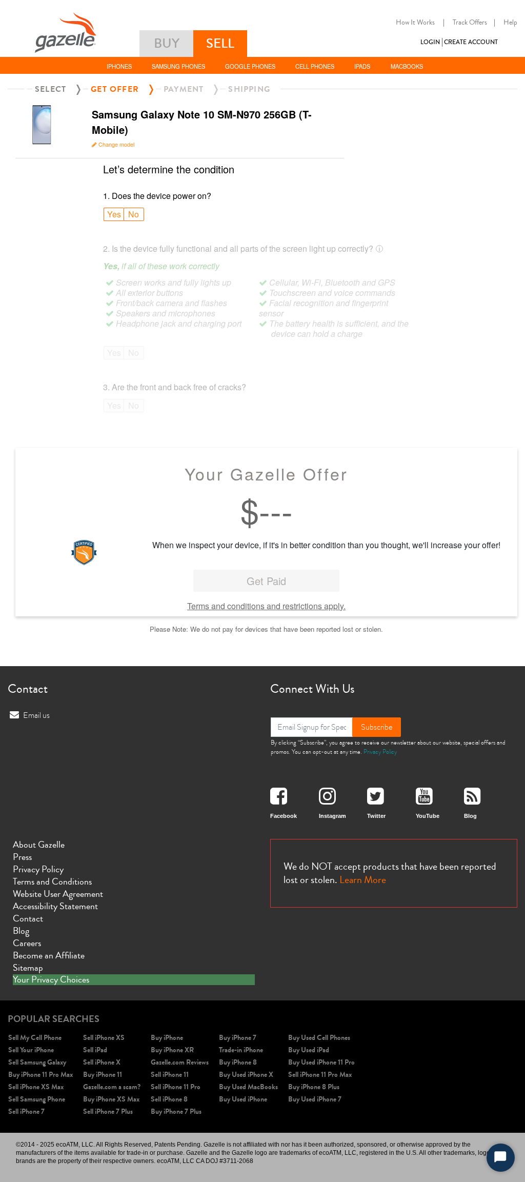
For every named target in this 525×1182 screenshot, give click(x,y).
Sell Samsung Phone (36, 1099)
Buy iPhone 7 (237, 1037)
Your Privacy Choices (51, 980)
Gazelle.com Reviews (180, 1062)
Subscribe (376, 727)
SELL (220, 43)
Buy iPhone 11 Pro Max (40, 1074)
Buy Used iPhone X (246, 1074)
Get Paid (266, 580)
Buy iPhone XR (172, 1050)
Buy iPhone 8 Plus (313, 1086)
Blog (21, 930)
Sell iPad (95, 1050)
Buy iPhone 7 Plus (176, 1111)
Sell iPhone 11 (170, 1074)
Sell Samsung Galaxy (37, 1062)
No (133, 214)
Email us (36, 715)
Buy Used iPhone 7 (314, 1099)
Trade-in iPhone (241, 1050)
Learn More (362, 879)
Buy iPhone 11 (102, 1074)
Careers (27, 943)
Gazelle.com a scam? (111, 1086)
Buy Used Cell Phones (319, 1037)
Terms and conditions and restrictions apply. (266, 606)
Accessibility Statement (55, 906)
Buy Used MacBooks (248, 1086)
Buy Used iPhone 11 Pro (321, 1062)
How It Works (415, 22)
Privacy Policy (380, 752)
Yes (114, 214)
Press (22, 857)
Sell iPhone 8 (169, 1099)
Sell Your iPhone (31, 1050)
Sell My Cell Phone (35, 1037)
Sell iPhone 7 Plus (108, 1111)
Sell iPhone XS (104, 1037)
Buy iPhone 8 (238, 1062)
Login (430, 42)
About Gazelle (39, 844)
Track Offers (470, 22)
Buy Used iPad (308, 1050)
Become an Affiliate (49, 955)
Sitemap (28, 967)
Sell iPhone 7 (26, 1111)
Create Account (471, 42)
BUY (166, 43)
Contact (28, 918)
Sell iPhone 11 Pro (175, 1086)
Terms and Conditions (52, 881)
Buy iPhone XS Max (111, 1099)
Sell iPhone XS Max (36, 1086)
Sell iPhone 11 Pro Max (320, 1074)
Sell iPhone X (101, 1062)
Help (510, 22)
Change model (116, 144)
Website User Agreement (58, 893)
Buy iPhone (167, 1037)
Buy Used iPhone (243, 1099)
